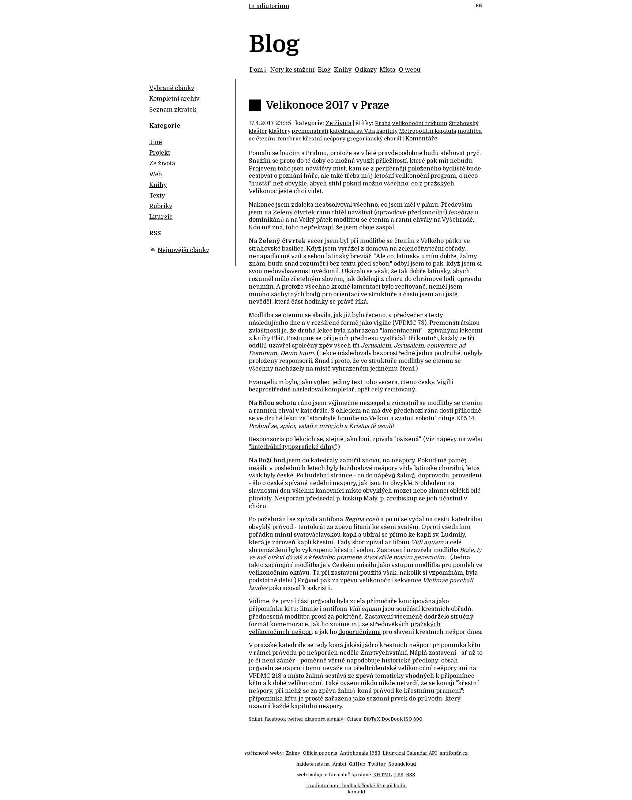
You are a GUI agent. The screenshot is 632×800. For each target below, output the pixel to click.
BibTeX (372, 719)
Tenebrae (288, 139)
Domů (258, 70)
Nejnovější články (183, 250)
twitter (295, 719)
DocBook (392, 719)
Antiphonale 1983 (360, 753)
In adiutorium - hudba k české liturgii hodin (356, 785)
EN (479, 5)
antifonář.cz (454, 753)
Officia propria (320, 753)
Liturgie (161, 217)
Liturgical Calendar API (410, 753)
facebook (275, 719)
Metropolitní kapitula (427, 131)
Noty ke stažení (292, 70)
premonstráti (310, 131)
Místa (387, 70)
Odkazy (366, 70)
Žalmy (293, 753)
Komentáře (421, 138)
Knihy (342, 70)
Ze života (338, 123)
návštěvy (318, 168)
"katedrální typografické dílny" (292, 447)
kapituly (387, 131)
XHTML (382, 774)
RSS (410, 774)
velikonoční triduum (419, 123)
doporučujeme (359, 632)
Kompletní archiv (174, 98)
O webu (410, 70)
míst (339, 168)
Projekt (159, 153)
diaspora (315, 719)
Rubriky (160, 206)
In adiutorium (269, 6)
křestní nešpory (324, 139)
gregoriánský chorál (375, 139)
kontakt (356, 792)
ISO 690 (413, 719)
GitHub (357, 764)
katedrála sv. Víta (352, 131)
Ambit (339, 764)
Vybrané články (171, 88)
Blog (324, 70)
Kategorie (164, 126)
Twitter (377, 764)
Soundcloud (402, 764)
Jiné (155, 142)
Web (155, 174)
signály (335, 719)
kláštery (279, 131)
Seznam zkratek (172, 109)
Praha (383, 123)
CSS (398, 774)
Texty (157, 195)
